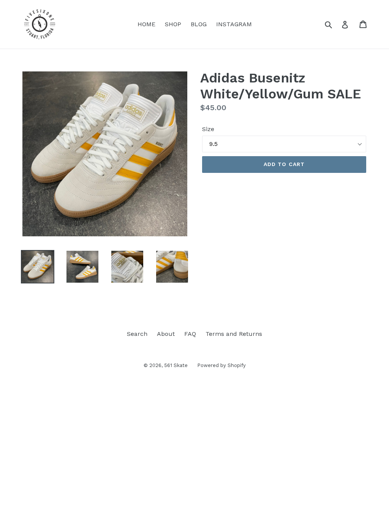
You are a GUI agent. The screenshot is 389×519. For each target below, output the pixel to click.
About (166, 333)
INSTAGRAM (234, 24)
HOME (146, 24)
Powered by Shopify (221, 365)
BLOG (199, 24)
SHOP (173, 24)
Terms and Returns (234, 333)
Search (137, 333)
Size (208, 129)
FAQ (190, 333)
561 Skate (176, 365)
